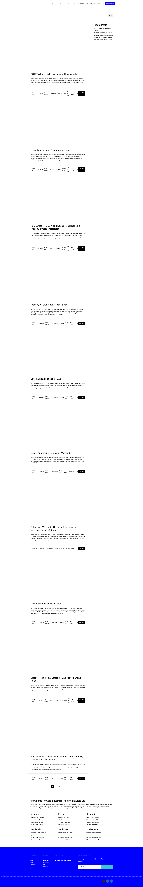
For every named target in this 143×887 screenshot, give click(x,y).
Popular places (71, 3)
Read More (81, 92)
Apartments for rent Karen (65, 819)
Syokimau (63, 829)
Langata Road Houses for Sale (46, 379)
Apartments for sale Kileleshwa (94, 832)
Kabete (61, 778)
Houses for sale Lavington (37, 822)
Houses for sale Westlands (37, 837)
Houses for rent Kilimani (93, 824)
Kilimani (90, 814)
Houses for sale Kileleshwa (94, 837)
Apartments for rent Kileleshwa (94, 835)
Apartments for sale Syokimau (66, 832)
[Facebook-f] (107, 881)
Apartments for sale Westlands (38, 832)
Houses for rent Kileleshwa (93, 839)
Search (95, 12)
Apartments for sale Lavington (37, 819)
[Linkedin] (111, 881)
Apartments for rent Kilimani (94, 819)
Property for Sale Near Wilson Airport (49, 304)
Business (41, 93)
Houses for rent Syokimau (65, 839)
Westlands (35, 829)
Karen (58, 93)
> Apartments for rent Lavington (37, 817)
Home (53, 3)
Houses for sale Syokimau (65, 837)
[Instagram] (103, 881)
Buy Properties (60, 3)
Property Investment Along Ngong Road (50, 150)
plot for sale (68, 93)
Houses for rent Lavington (36, 824)
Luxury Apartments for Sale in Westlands (51, 453)
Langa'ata (61, 323)
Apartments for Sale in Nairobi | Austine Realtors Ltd (57, 800)
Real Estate (72, 93)
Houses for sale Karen (64, 822)
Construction (53, 93)
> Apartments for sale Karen (65, 817)
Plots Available (81, 3)
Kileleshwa (92, 829)
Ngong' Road (64, 169)
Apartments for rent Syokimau (66, 835)
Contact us (97, 3)
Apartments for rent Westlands (38, 835)
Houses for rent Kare (64, 824)
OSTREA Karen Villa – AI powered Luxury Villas (54, 74)
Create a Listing (110, 3)
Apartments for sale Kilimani (94, 817)
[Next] (63, 786)
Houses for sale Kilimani (93, 822)
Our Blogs (89, 3)
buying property (46, 93)
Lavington (35, 814)
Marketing (63, 93)
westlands (71, 471)
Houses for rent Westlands (37, 839)
